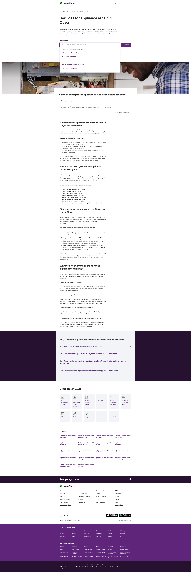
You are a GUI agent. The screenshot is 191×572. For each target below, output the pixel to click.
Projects (117, 499)
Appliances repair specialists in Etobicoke (123, 451)
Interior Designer (88, 549)
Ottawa (86, 530)
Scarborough (99, 533)
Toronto (61, 530)
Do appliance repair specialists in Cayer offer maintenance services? (88, 354)
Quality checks (64, 502)
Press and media (101, 496)
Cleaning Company (64, 552)
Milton (73, 539)
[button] (124, 112)
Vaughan (74, 536)
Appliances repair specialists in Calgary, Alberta (68, 465)
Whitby (85, 539)
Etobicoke (62, 536)
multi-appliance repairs (71, 180)
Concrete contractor (77, 556)
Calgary (74, 530)
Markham (122, 533)
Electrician (74, 546)
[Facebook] (61, 515)
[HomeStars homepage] (68, 3)
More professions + (125, 556)
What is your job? (64, 40)
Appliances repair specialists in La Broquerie (86, 436)
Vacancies (99, 499)
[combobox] (90, 58)
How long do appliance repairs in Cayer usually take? (81, 346)
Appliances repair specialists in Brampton (86, 458)
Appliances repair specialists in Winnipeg (68, 436)
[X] (67, 515)
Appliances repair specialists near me (86, 465)
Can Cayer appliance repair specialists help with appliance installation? (89, 370)
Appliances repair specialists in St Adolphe (123, 436)
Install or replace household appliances (73, 53)
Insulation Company (101, 556)
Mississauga (111, 530)
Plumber (62, 546)
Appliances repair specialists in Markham (123, 443)
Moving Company (76, 549)
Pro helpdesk (81, 502)
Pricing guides (119, 505)
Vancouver (62, 533)
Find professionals (65, 499)
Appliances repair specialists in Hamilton (104, 451)
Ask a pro (62, 508)
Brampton (86, 533)
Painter (110, 549)
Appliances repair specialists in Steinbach (104, 436)
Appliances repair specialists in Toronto (104, 458)
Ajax (121, 536)
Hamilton (74, 533)
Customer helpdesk (65, 505)
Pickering (62, 539)
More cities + (111, 539)
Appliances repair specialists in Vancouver (86, 451)
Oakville (110, 536)
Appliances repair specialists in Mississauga (123, 458)
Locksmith (110, 546)
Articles (117, 508)
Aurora (97, 539)
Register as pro (82, 493)
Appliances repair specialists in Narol (104, 443)
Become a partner (101, 502)
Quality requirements (84, 496)
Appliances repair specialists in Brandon (68, 443)
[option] (90, 53)
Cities (116, 502)
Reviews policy (82, 499)
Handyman (123, 546)
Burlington (98, 536)
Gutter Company (64, 556)
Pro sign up (128, 3)
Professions (118, 493)
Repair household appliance (69, 56)
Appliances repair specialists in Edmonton (68, 458)
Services (117, 496)
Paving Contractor (88, 552)
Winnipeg (122, 530)
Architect (98, 546)
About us (98, 493)
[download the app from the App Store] (112, 515)
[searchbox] (90, 45)
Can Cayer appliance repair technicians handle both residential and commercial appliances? (93, 362)
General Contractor (100, 549)
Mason (61, 549)
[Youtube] (64, 515)
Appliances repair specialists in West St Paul (86, 443)
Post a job (114, 3)
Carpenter (86, 546)
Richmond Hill (87, 536)
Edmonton (98, 530)
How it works (63, 496)
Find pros (126, 44)
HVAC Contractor (124, 549)
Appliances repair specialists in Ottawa (68, 451)
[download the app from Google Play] (125, 515)
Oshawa (110, 533)
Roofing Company (100, 552)
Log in (121, 3)
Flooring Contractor (88, 556)
